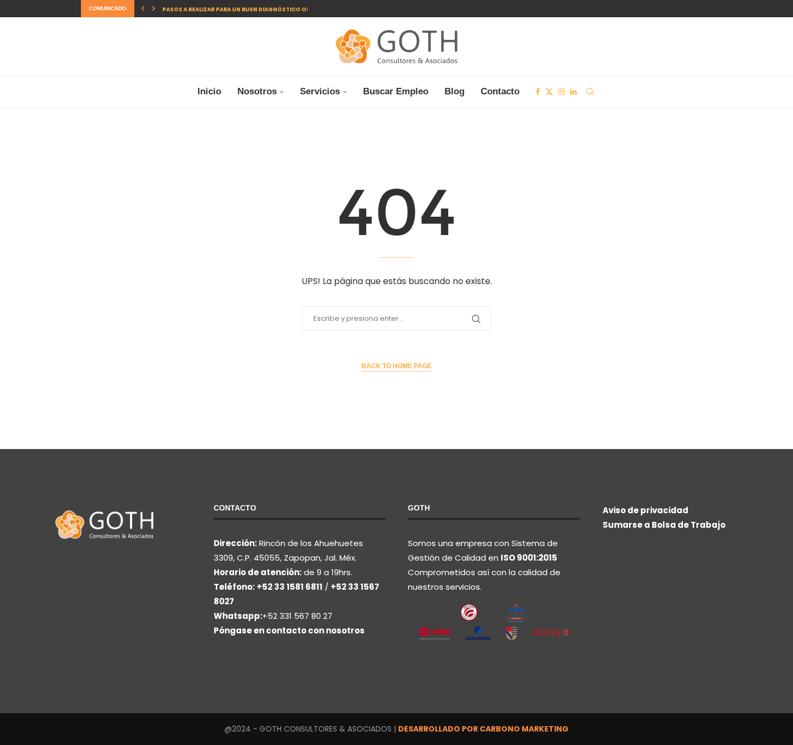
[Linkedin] (573, 91)
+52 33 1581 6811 (290, 586)
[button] (143, 8)
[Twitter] (549, 91)
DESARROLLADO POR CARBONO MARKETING (483, 728)
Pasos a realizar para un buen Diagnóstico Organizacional (258, 9)
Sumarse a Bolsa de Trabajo (664, 524)
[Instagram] (561, 91)
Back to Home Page (396, 366)
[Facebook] (538, 91)
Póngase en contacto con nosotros (289, 630)
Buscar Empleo (395, 91)
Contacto (500, 91)
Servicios (320, 91)
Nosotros (257, 91)
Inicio (209, 91)
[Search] (590, 91)
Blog (454, 91)
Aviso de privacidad (645, 510)
